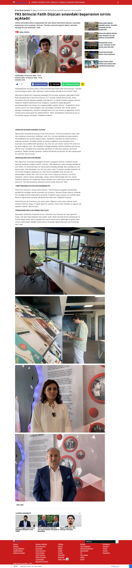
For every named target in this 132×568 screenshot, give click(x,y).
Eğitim (35, 10)
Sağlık (60, 551)
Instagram (106, 544)
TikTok (105, 549)
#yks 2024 (20, 505)
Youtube (106, 546)
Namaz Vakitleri (41, 544)
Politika (60, 544)
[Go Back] (130, 566)
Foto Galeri (84, 555)
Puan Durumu (40, 551)
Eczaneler (39, 549)
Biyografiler (84, 551)
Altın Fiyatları (40, 555)
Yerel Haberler (85, 546)
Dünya (60, 546)
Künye (15, 544)
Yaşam (60, 553)
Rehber (82, 544)
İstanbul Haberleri (86, 549)
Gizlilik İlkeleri (18, 551)
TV (81, 553)
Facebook (106, 553)
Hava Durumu (41, 546)
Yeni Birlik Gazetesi (23, 10)
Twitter (105, 551)
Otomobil (61, 555)
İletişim (15, 546)
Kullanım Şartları (19, 553)
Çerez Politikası (18, 549)
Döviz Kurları (40, 553)
